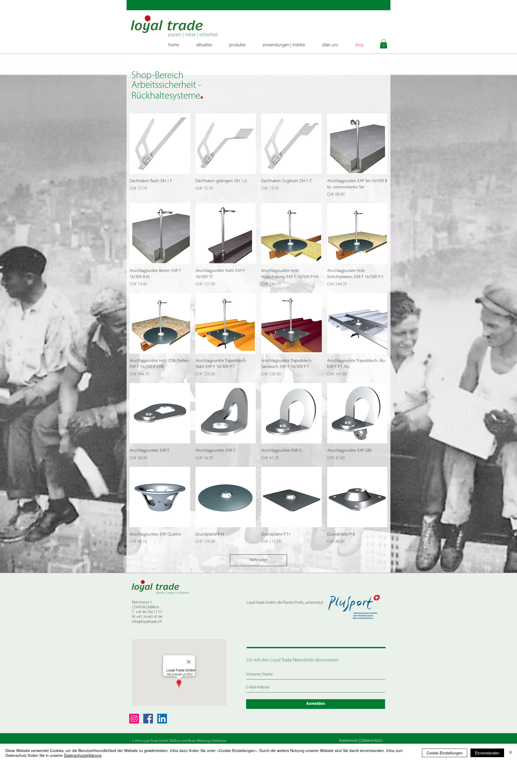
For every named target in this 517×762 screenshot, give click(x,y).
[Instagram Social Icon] (134, 718)
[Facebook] (148, 718)
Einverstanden (487, 753)
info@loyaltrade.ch (147, 622)
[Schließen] (510, 753)
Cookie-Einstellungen (445, 753)
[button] (383, 44)
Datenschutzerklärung (83, 755)
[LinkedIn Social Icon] (162, 718)
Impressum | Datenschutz (361, 741)
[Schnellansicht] (160, 143)
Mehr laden (259, 560)
